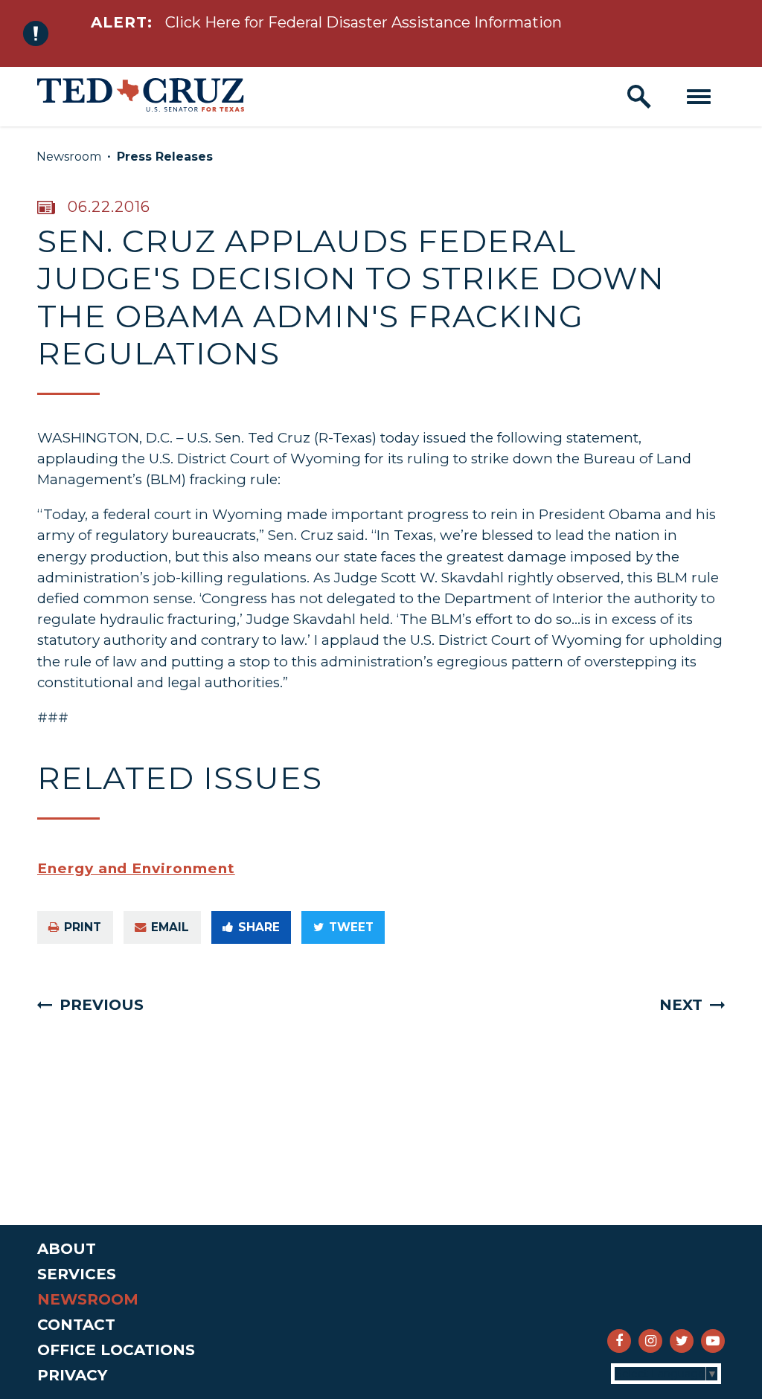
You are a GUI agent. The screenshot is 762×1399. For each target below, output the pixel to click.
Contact (76, 1325)
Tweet (351, 927)
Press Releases (165, 156)
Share (259, 927)
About (66, 1249)
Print (82, 927)
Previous (102, 1005)
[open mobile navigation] (699, 96)
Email (170, 927)
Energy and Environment (136, 868)
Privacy (72, 1375)
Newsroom (68, 156)
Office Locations (116, 1350)
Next (680, 1005)
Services (76, 1274)
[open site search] (639, 96)
